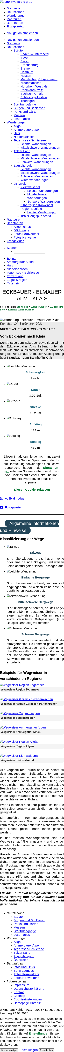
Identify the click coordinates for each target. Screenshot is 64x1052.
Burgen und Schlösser (29, 920)
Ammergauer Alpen (27, 945)
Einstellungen (39, 1033)
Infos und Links (24, 967)
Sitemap (19, 996)
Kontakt (19, 992)
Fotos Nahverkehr (26, 978)
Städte (18, 916)
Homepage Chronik (27, 1003)
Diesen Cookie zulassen (32, 489)
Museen (19, 927)
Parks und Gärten (26, 924)
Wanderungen (39, 306)
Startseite (22, 306)
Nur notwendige (9, 1050)
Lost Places (22, 934)
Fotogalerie (13, 507)
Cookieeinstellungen (28, 999)
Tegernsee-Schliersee (29, 949)
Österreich (21, 960)
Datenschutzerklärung (29, 988)
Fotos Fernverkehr (26, 974)
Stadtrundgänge (25, 931)
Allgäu (18, 942)
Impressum (21, 985)
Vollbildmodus (14, 498)
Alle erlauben (46, 1050)
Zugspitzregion (24, 956)
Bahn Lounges (24, 970)
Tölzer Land (22, 952)
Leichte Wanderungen (21, 309)
